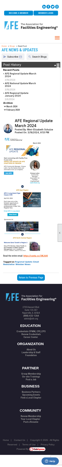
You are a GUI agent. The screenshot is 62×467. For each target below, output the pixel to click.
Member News (23, 264)
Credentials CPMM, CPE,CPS (31, 331)
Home (4, 46)
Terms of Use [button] (29, 444)
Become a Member (18, 13)
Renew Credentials (31, 334)
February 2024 (13, 110)
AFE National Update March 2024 (20, 84)
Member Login (45, 13)
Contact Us (19, 440)
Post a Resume (30, 421)
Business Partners (31, 391)
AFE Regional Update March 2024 (20, 75)
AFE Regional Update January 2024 (16, 94)
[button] (13, 56)
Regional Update (23, 261)
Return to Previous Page (31, 277)
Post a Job (31, 379)
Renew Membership (31, 416)
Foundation (31, 355)
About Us (31, 349)
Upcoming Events (31, 394)
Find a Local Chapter (31, 397)
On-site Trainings (31, 376)
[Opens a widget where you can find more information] (50, 461)
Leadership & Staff (31, 352)
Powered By (23, 449)
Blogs (12, 46)
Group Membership (31, 373)
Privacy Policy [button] (48, 444)
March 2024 (11, 106)
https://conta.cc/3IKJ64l (35, 255)
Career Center (31, 337)
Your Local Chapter (30, 419)
